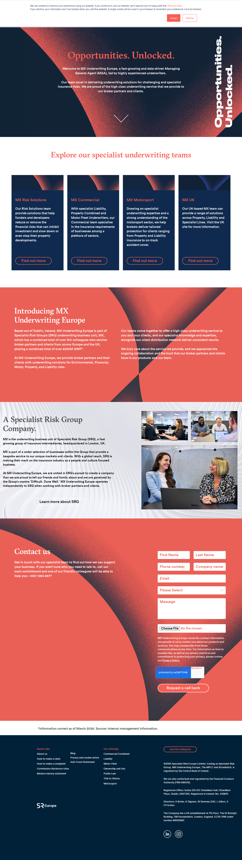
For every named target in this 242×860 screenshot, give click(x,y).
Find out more (175, 5)
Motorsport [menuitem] (110, 783)
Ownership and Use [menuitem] (114, 768)
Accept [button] (173, 18)
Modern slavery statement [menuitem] (51, 773)
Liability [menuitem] (108, 759)
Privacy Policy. (171, 660)
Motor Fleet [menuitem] (110, 763)
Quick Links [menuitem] (43, 749)
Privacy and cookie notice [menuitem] (84, 757)
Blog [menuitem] (72, 753)
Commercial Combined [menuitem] (117, 754)
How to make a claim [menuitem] (48, 759)
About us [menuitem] (42, 754)
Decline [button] (190, 18)
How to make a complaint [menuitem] (51, 763)
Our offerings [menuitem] (111, 749)
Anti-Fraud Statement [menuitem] (82, 762)
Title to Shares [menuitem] (112, 778)
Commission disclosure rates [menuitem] (53, 768)
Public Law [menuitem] (110, 773)
